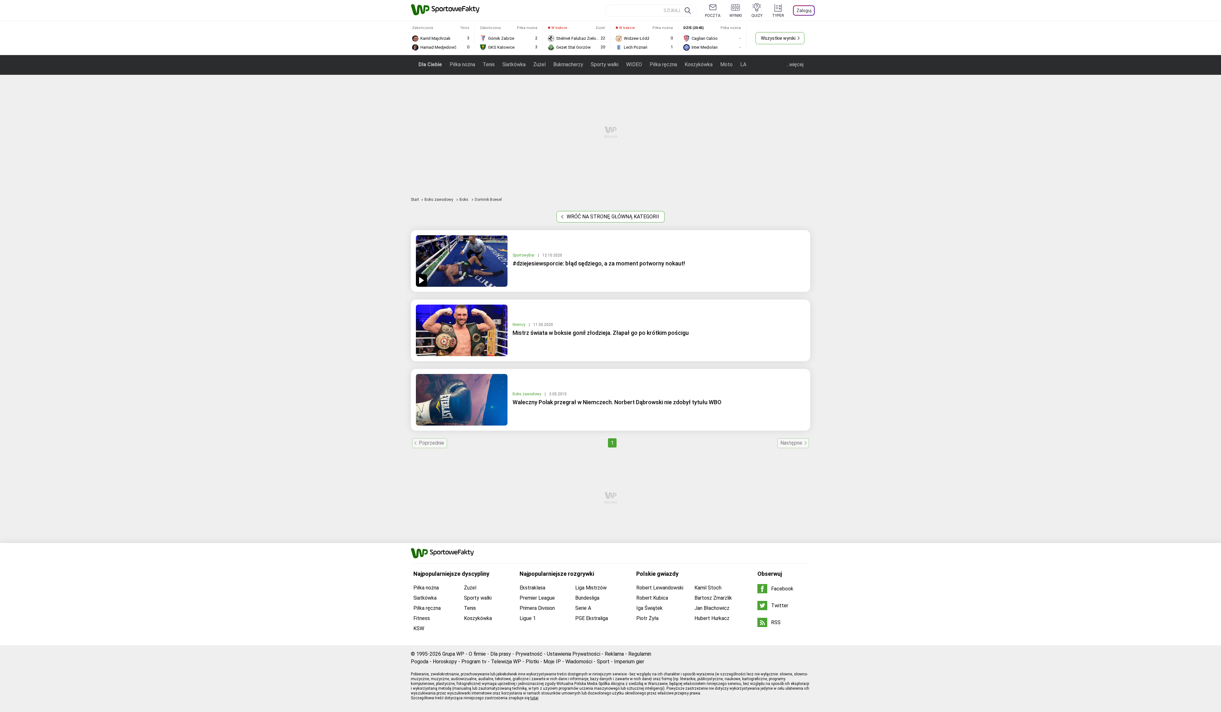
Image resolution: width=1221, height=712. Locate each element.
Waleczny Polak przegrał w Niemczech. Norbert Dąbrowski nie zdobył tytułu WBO (617, 402)
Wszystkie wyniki (778, 38)
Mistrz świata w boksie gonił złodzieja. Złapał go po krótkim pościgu (601, 332)
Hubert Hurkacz (711, 618)
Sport (603, 662)
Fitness (421, 618)
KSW (418, 628)
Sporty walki (604, 64)
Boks (464, 199)
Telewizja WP (506, 662)
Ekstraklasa (532, 588)
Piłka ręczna (663, 64)
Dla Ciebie (430, 64)
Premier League (537, 598)
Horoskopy (445, 662)
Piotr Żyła (647, 618)
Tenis (489, 64)
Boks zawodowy (439, 199)
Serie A (583, 608)
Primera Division (537, 608)
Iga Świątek (649, 608)
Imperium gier (629, 662)
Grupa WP (453, 654)
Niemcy (519, 324)
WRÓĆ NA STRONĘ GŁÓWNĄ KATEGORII (612, 217)
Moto (726, 64)
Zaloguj (804, 10)
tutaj (534, 698)
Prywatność (528, 654)
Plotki (532, 662)
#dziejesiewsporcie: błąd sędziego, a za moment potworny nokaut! (599, 263)
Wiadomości (578, 662)
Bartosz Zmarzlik (713, 598)
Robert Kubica (652, 598)
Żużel (539, 64)
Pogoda (419, 662)
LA (743, 64)
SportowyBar (524, 255)
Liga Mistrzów (591, 588)
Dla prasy (500, 654)
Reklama (614, 654)
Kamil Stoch (707, 588)
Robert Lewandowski (659, 588)
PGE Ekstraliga (591, 618)
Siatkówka (514, 64)
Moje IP (552, 662)
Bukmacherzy (568, 64)
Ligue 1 (528, 618)
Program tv (473, 662)
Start (415, 199)
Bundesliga (587, 598)
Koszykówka (699, 64)
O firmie (477, 654)
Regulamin (639, 654)
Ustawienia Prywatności (573, 654)
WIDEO (634, 64)
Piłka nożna (462, 64)
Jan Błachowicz (711, 608)
